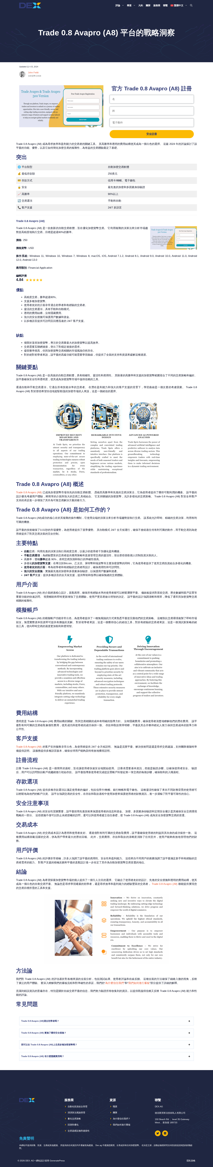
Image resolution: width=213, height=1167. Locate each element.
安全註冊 (151, 133)
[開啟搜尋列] (191, 5)
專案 (129, 5)
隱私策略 (191, 1160)
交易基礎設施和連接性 (79, 1131)
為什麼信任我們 (114, 983)
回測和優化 (73, 1124)
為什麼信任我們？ (121, 1118)
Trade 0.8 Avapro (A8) (29, 492)
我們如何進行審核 (139, 983)
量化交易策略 (74, 1118)
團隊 (148, 5)
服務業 (156, 5)
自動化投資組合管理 (77, 1106)
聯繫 (165, 5)
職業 (115, 1106)
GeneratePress (57, 1160)
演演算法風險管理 (76, 1112)
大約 (140, 5)
